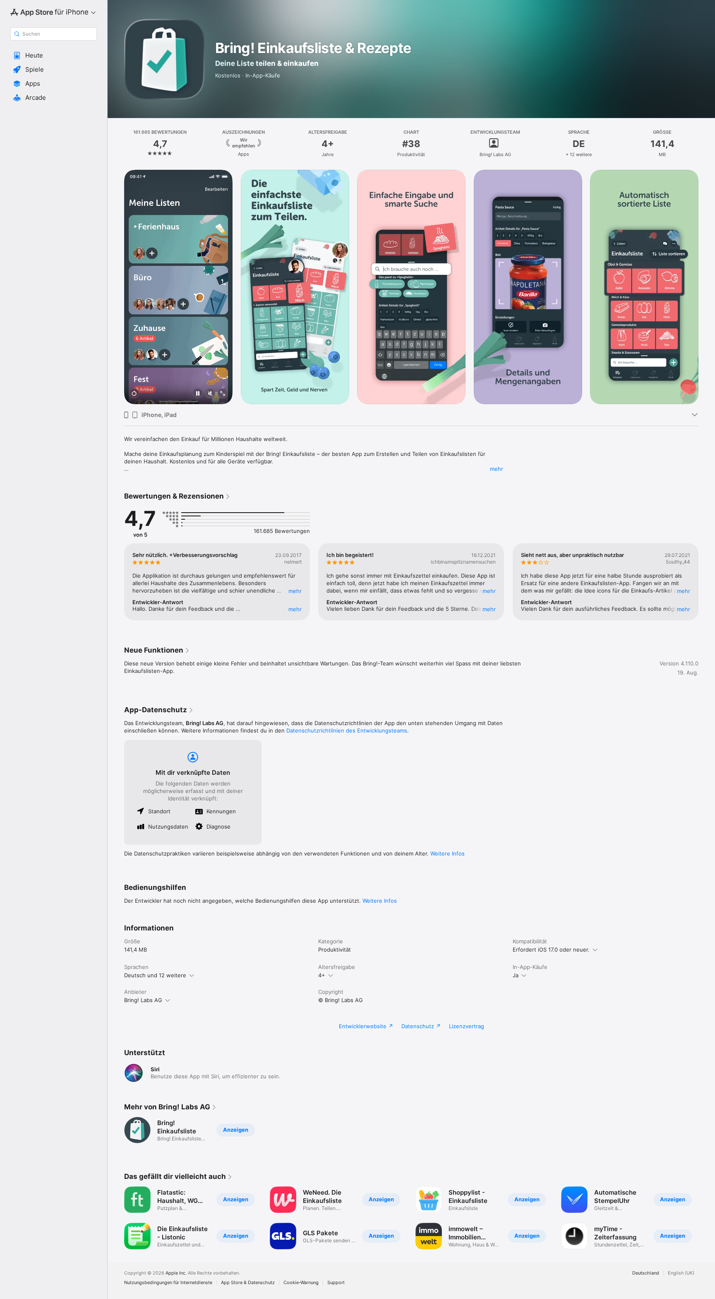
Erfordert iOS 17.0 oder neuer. (551, 949)
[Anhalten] (198, 394)
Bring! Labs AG (143, 1000)
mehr (496, 468)
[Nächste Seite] (707, 287)
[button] (53, 55)
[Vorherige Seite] (116, 287)
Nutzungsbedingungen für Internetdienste (168, 1282)
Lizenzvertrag (466, 1026)
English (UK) (681, 1273)
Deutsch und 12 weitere (155, 975)
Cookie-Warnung (301, 1282)
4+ (321, 975)
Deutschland (645, 1273)
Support (336, 1282)
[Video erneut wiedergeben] (134, 394)
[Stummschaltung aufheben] (210, 394)
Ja (515, 975)
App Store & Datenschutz (248, 1282)
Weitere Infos (447, 853)
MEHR (295, 591)
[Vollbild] (223, 394)
